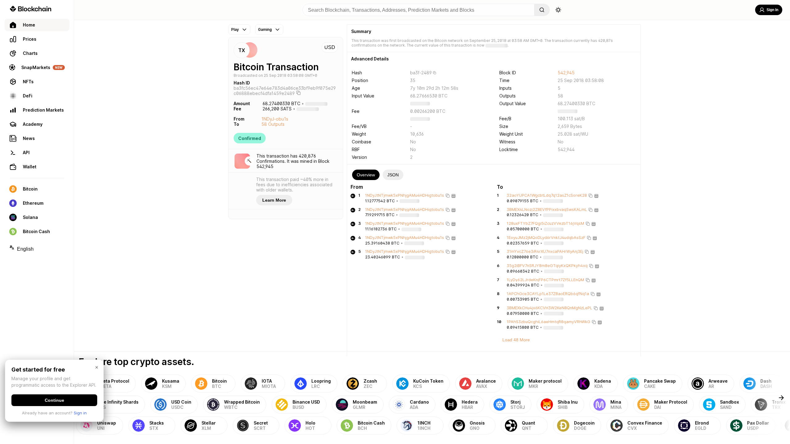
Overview (366, 174)
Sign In (772, 10)
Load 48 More (516, 339)
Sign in (80, 412)
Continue (54, 400)
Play (235, 29)
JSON (393, 174)
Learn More (274, 200)
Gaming (265, 29)
